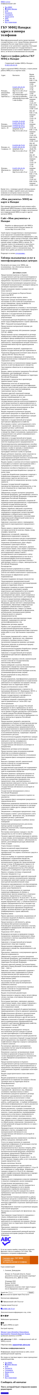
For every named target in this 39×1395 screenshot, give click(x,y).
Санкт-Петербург (13, 1332)
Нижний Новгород (18, 1334)
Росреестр (8, 13)
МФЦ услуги (5, 2)
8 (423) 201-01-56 (11, 65)
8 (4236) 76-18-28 (19, 121)
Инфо (7, 20)
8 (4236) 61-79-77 (19, 125)
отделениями (20, 253)
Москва (3, 1332)
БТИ (6, 11)
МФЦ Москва (12, 9)
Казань (27, 1334)
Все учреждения (11, 22)
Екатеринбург (6, 1334)
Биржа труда (9, 16)
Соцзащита (9, 15)
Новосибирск (24, 1332)
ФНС (7, 18)
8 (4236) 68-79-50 (19, 127)
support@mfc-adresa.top (21, 1345)
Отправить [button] (5, 1393)
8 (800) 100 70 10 (8, 1309)
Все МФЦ (8, 7)
